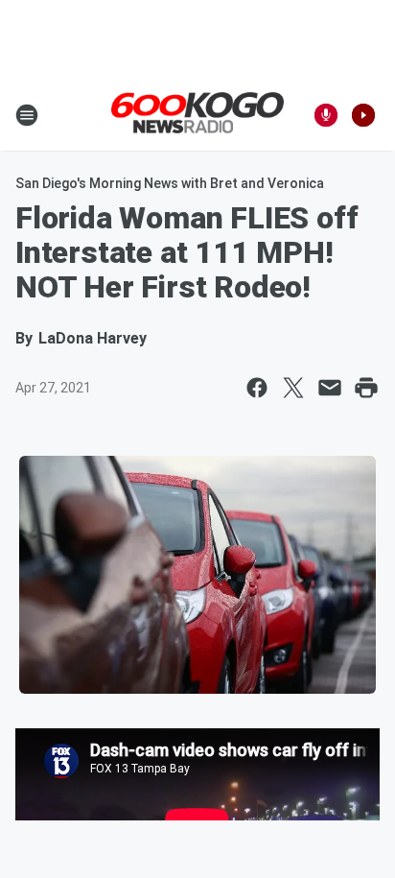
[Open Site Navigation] (26, 115)
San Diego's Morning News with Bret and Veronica (169, 183)
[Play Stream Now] (363, 115)
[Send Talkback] (325, 115)
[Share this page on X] (293, 387)
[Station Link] (197, 114)
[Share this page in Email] (329, 387)
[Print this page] (366, 387)
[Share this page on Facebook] (257, 387)
